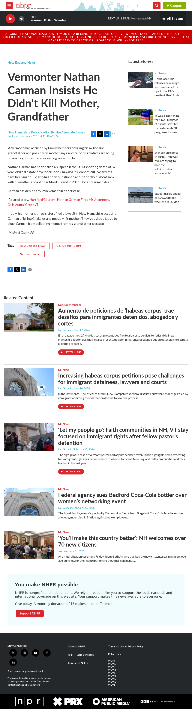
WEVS (112, 684)
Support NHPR (30, 613)
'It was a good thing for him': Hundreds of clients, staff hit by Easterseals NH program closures (166, 124)
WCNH (112, 660)
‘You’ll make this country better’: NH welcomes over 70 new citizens (122, 541)
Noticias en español (69, 305)
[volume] (21, 19)
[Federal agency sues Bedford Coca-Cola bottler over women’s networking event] (29, 502)
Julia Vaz (63, 551)
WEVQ (112, 681)
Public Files (114, 653)
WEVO (112, 678)
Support (176, 6)
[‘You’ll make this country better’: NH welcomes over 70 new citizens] (29, 545)
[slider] (27, 19)
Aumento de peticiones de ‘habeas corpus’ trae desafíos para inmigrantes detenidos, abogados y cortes (118, 316)
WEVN (112, 675)
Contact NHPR (77, 646)
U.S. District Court (68, 245)
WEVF (111, 666)
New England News (21, 62)
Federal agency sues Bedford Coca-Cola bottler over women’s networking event (122, 498)
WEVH (112, 669)
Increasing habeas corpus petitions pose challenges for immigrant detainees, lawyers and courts (121, 378)
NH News (160, 73)
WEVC (112, 663)
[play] (10, 19)
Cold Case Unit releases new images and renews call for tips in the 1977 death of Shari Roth (167, 87)
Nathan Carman (30, 253)
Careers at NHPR (78, 662)
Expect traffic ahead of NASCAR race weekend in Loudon (167, 197)
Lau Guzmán (65, 329)
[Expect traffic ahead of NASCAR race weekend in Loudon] (140, 195)
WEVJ (111, 672)
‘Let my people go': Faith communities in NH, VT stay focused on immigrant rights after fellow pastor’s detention (123, 436)
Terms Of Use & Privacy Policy (125, 646)
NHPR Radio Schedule (81, 654)
